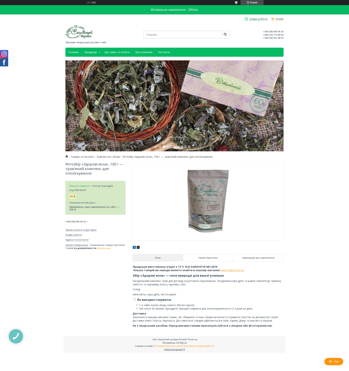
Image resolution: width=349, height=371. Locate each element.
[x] (138, 248)
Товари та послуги (82, 156)
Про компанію (144, 52)
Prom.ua (192, 339)
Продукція (90, 52)
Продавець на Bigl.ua (174, 342)
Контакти (164, 52)
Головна (73, 52)
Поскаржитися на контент (169, 346)
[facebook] (134, 248)
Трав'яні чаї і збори (108, 156)
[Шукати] (225, 34)
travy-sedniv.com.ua (232, 270)
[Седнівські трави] (79, 32)
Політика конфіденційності (199, 346)
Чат (336, 361)
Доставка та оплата (117, 52)
